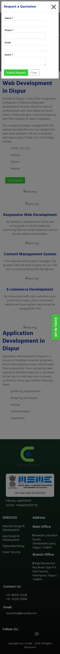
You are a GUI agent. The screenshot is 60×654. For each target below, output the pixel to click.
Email (7, 42)
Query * (9, 54)
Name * (9, 18)
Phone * (9, 30)
